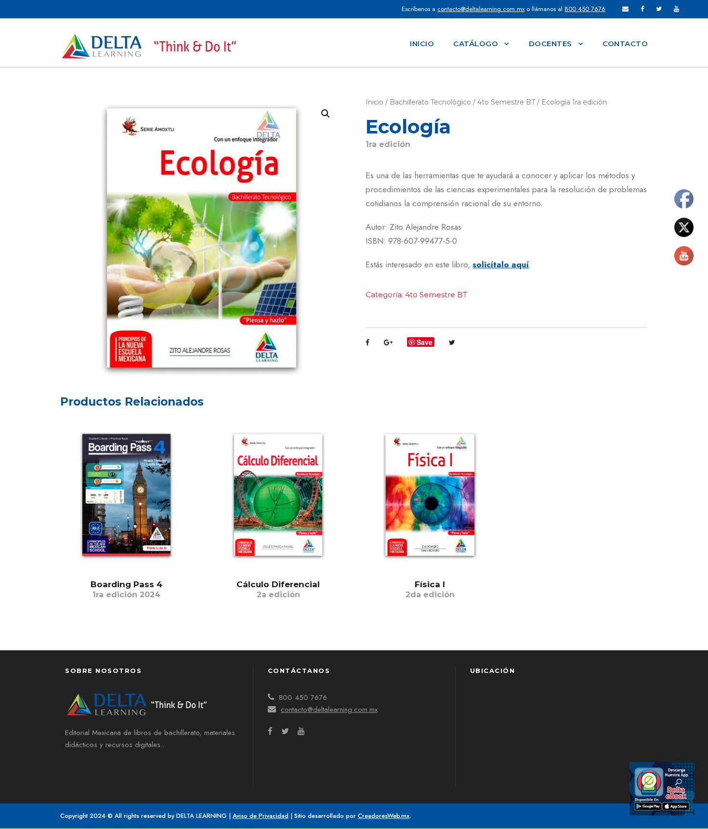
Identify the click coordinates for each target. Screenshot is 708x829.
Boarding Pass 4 (126, 589)
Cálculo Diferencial (278, 589)
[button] (325, 113)
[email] (625, 8)
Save (425, 342)
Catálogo (475, 43)
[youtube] (676, 8)
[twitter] (659, 8)
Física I (430, 589)
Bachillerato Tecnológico (430, 102)
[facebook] (642, 8)
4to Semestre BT (506, 102)
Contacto (625, 43)
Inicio (422, 43)
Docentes (550, 43)
